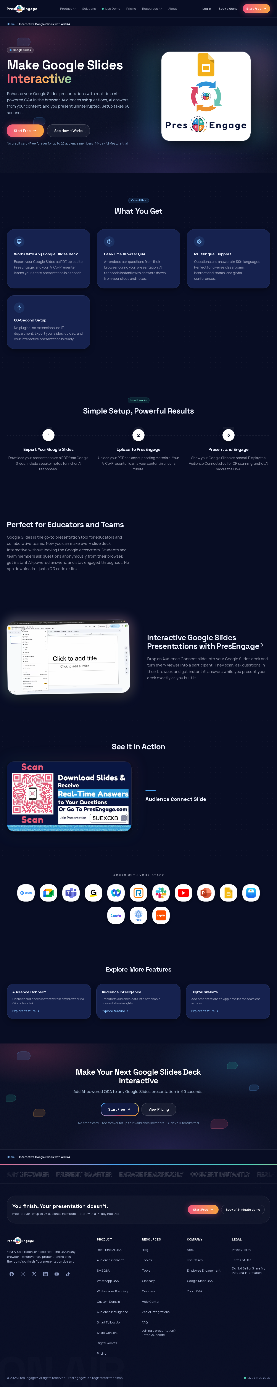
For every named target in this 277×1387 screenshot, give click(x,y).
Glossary (148, 1281)
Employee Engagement (204, 1270)
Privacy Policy (241, 1250)
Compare (148, 1291)
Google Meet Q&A (200, 1281)
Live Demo (112, 8)
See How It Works (68, 130)
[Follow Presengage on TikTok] (68, 1274)
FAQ (145, 1322)
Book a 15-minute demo (243, 1209)
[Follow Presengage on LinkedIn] (45, 1274)
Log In (207, 8)
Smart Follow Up (108, 1322)
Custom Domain (108, 1302)
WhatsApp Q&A (108, 1281)
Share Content (107, 1333)
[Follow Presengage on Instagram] (23, 1274)
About (172, 8)
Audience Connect (110, 1260)
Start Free (253, 8)
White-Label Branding (112, 1291)
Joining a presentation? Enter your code (159, 1332)
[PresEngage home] (22, 9)
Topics (147, 1260)
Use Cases (195, 1260)
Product (66, 8)
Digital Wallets (107, 1343)
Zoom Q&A (194, 1291)
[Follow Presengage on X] (34, 1274)
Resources (150, 8)
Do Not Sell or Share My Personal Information (248, 1270)
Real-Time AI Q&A (109, 1250)
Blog (145, 1250)
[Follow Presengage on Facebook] (11, 1274)
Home (11, 24)
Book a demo (228, 8)
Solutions (89, 8)
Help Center (150, 1302)
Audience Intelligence (112, 1312)
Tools (146, 1270)
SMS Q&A (103, 1270)
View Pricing (159, 1109)
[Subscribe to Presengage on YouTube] (56, 1274)
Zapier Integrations (156, 1312)
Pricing (131, 8)
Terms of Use (241, 1260)
